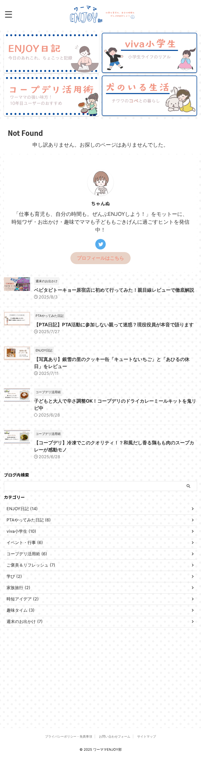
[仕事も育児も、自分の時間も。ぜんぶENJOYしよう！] (102, 14)
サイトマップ (146, 736)
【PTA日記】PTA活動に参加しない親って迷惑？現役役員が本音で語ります (114, 324)
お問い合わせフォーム (114, 736)
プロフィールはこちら (100, 258)
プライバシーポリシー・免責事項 (68, 736)
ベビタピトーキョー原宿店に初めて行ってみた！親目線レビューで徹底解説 (114, 290)
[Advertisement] (43, 669)
